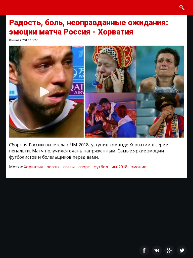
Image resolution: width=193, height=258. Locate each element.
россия (53, 167)
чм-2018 (119, 167)
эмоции (139, 167)
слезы (69, 167)
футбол (101, 167)
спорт (84, 167)
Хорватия (33, 167)
